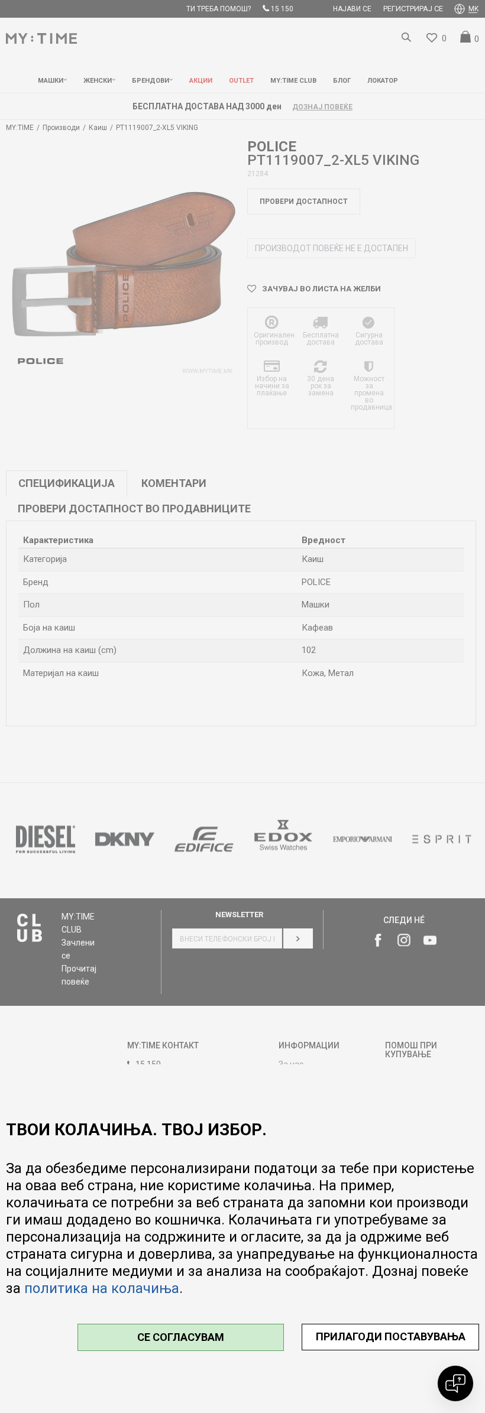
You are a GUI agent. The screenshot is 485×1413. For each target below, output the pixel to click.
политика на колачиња (101, 1288)
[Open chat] (455, 1383)
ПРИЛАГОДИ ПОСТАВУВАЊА (390, 1336)
